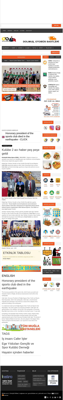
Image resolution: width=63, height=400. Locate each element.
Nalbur (53, 270)
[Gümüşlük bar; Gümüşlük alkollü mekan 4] (56, 261)
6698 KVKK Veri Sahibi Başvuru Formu (39, 379)
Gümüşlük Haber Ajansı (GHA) (10, 157)
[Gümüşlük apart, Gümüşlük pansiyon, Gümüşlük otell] (56, 221)
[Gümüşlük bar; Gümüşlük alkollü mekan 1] (47, 251)
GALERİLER (5, 48)
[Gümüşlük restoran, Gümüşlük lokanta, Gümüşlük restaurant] (47, 155)
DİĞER (41, 48)
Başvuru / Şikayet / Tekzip (38, 384)
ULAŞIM (27, 48)
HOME (4, 30)
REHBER (10, 30)
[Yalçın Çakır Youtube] (21, 97)
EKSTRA (58, 57)
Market (47, 272)
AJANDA (20, 48)
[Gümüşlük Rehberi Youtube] (53, 397)
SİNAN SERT (21, 378)
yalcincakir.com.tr (42, 393)
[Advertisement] (31, 11)
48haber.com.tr (5, 393)
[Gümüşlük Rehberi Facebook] (50, 397)
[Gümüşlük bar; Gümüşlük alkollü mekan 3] (47, 261)
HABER (13, 48)
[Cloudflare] (6, 395)
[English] (60, 397)
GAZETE (52, 57)
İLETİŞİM (22, 30)
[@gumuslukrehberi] (48, 397)
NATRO (25, 381)
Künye (49, 393)
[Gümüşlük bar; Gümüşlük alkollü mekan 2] (56, 251)
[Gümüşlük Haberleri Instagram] (55, 397)
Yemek (49, 270)
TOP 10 (34, 48)
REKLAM (16, 30)
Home (5, 60)
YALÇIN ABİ (49, 48)
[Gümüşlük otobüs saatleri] (41, 39)
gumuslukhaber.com (33, 393)
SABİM (20, 381)
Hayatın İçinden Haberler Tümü (17, 60)
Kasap (51, 272)
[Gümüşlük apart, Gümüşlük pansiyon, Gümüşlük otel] (47, 212)
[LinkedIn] (58, 397)
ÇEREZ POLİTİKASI (38, 376)
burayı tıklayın (6, 258)
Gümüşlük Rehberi (14, 393)
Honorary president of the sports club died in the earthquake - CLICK (19, 136)
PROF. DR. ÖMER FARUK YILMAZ (22, 385)
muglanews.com (23, 393)
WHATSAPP (29, 30)
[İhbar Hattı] (45, 397)
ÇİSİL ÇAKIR (21, 376)
